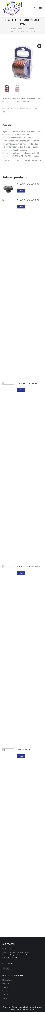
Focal (34, 108)
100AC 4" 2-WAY (23, 750)
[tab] (22, 124)
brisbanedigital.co (27, 1009)
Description (7, 125)
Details (20, 191)
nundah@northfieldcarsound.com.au (19, 955)
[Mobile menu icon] (40, 8)
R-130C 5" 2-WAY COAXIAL (28, 184)
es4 (7, 112)
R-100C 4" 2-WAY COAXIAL (28, 200)
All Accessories (25, 108)
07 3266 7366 (12, 957)
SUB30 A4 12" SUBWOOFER (28, 383)
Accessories (15, 108)
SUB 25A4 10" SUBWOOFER (28, 566)
